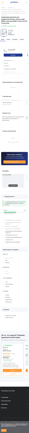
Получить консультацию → (11, 162)
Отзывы (8, 39)
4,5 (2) (13, 353)
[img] (7, 354)
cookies (12, 424)
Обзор (2, 39)
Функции (22, 39)
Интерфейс (15, 39)
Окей (3, 430)
